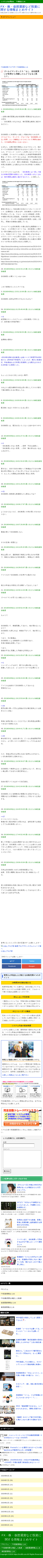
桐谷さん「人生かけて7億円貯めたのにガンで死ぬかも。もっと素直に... (29, 1353)
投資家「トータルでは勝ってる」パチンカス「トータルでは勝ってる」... (29, 1331)
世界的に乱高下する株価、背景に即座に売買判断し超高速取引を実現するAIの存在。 (29, 1222)
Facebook (12, 966)
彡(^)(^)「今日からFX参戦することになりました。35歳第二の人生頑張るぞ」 (29, 1205)
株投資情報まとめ (7, 1307)
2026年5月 (5, 1489)
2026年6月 (5, 1485)
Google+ (32, 966)
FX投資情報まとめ (8, 1294)
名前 (4, 1142)
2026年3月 (5, 1498)
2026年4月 (5, 1494)
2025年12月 (5, 1512)
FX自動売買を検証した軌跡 (11, 1298)
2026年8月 (5, 1476)
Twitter (31, 961)
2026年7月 (5, 1480)
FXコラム (4, 1289)
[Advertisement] (21, 41)
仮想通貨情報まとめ (8, 1303)
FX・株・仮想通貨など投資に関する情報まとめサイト (20, 8)
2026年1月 (5, 1507)
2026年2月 (5, 1503)
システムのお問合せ (7, 1)
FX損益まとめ (21, 1)
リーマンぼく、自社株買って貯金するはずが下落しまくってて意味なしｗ (29, 1242)
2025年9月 (5, 1525)
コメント (6, 1149)
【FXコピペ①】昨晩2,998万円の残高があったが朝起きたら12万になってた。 (29, 1187)
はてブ (12, 961)
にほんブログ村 (7, 951)
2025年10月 (5, 1520)
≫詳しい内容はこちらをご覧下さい (15, 1075)
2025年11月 (5, 1516)
